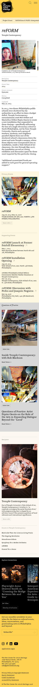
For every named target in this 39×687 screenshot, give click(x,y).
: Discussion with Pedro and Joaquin (18, 289)
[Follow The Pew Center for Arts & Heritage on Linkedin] (11, 645)
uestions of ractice (10, 305)
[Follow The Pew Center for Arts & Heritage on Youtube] (16, 645)
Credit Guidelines (8, 678)
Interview (6, 349)
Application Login (8, 649)
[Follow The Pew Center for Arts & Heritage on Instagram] (3, 645)
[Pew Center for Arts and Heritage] (7, 7)
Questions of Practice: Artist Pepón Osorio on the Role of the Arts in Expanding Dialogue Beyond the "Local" (19, 416)
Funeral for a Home (9, 549)
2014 (3, 86)
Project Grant (7, 20)
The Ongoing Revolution (11, 536)
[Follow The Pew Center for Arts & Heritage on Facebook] (7, 644)
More (6, 223)
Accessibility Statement (10, 680)
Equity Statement (8, 675)
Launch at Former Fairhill (17, 244)
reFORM (5, 546)
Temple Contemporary (11, 35)
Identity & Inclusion (10, 608)
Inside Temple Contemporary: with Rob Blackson (19, 356)
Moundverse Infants (9, 539)
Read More (6, 362)
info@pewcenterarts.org (10, 665)
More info (6, 519)
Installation (13, 259)
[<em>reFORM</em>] (19, 191)
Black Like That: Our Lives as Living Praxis (17, 533)
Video (6, 603)
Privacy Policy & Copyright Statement (15, 673)
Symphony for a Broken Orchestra (14, 542)
